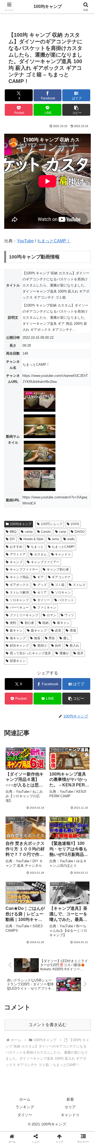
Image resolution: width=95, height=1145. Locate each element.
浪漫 (73, 630)
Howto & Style (33, 539)
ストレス (79, 585)
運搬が (64, 653)
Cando (46, 532)
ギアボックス (19, 585)
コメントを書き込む (47, 1024)
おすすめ (16, 547)
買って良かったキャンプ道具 (30, 653)
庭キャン (16, 630)
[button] (76, 110)
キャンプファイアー (45, 562)
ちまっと (37, 547)
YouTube (25, 241)
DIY (12, 539)
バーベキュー (19, 607)
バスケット (66, 600)
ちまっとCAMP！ (53, 241)
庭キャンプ (39, 630)
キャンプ (16, 562)
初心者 (29, 623)
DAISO (79, 532)
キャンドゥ (63, 554)
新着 (70, 1099)
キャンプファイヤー (24, 569)
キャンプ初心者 (58, 569)
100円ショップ (51, 524)
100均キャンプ (20, 524)
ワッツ (69, 615)
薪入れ (74, 645)
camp (29, 532)
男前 (52, 638)
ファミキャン (46, 607)
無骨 (37, 638)
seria (55, 539)
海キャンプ (18, 638)
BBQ (13, 532)
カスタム (40, 554)
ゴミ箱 (59, 585)
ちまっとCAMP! (63, 547)
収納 (45, 623)
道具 (80, 653)
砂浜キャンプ (19, 645)
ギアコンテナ (61, 577)
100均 (74, 524)
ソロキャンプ (19, 600)
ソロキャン (63, 592)
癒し (66, 638)
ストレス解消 (19, 592)
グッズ (42, 585)
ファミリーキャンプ (24, 615)
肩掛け (42, 645)
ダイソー (43, 600)
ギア (40, 577)
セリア (42, 592)
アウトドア (18, 554)
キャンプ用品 (19, 577)
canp (62, 532)
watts (71, 539)
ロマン (51, 615)
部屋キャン (18, 661)
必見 (58, 630)
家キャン (63, 623)
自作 (58, 645)
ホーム (24, 1099)
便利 (13, 623)
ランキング (25, 1107)
